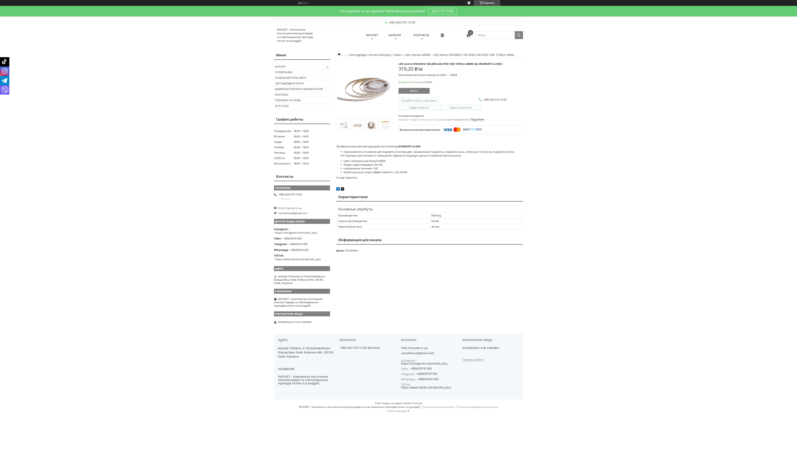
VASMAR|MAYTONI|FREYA (290, 78)
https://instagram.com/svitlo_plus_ (296, 232)
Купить (414, 90)
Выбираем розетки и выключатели (299, 89)
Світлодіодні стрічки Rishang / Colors (375, 55)
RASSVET (372, 35)
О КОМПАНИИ (283, 72)
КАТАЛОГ (395, 35)
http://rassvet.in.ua (290, 208)
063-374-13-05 (443, 11)
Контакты (281, 94)
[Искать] (519, 35)
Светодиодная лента (289, 83)
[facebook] (338, 189)
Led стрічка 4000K (417, 55)
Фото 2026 (282, 106)
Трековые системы (288, 100)
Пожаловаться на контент (439, 407)
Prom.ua (417, 403)
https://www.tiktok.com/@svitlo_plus (298, 259)
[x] (342, 189)
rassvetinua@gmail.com (292, 213)
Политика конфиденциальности (478, 407)
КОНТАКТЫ (421, 35)
